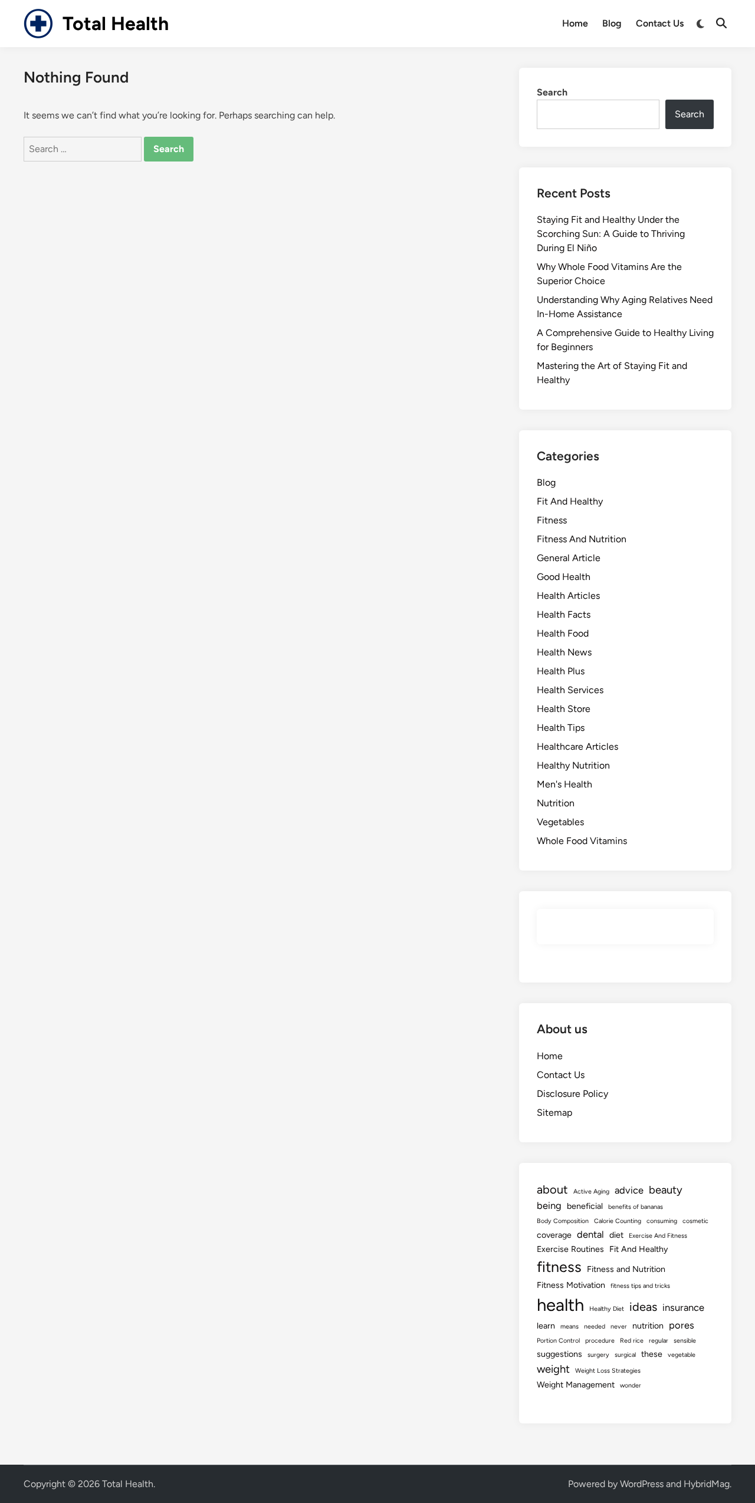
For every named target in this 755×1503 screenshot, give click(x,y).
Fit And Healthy (570, 501)
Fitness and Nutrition (626, 1269)
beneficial (585, 1206)
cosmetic (695, 1221)
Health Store (563, 708)
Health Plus (561, 671)
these (651, 1354)
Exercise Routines (570, 1249)
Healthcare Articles (577, 746)
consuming (661, 1221)
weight (553, 1369)
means (569, 1326)
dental (590, 1234)
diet (616, 1235)
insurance (683, 1307)
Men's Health (564, 784)
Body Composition (563, 1221)
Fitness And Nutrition (581, 539)
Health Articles (568, 595)
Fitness (552, 520)
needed (594, 1326)
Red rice (632, 1340)
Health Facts (563, 614)
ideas (643, 1307)
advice (629, 1190)
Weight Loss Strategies (608, 1371)
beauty (665, 1190)
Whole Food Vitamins (582, 840)
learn (546, 1326)
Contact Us (660, 23)
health (560, 1304)
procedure (600, 1340)
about (552, 1189)
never (618, 1326)
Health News (564, 652)
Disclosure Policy (572, 1093)
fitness (559, 1266)
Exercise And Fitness (658, 1236)
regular (658, 1340)
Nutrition (556, 803)
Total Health (116, 23)
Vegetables (560, 822)
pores (681, 1325)
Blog (612, 23)
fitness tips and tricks (640, 1286)
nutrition (648, 1326)
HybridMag (707, 1483)
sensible (685, 1340)
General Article (568, 557)
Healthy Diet (606, 1309)
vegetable (681, 1355)
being (549, 1205)
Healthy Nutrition (573, 765)
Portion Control (558, 1340)
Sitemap (554, 1112)
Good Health (563, 576)
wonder (630, 1385)
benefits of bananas (635, 1207)
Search (552, 92)
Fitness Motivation (571, 1285)
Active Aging (591, 1191)
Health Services (570, 690)
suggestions (559, 1354)
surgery (598, 1355)
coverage (554, 1235)
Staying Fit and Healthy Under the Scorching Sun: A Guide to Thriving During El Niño (611, 233)
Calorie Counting (617, 1221)
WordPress (642, 1483)
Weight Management (576, 1385)
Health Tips (561, 727)
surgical (625, 1355)
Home (575, 23)
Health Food (563, 633)
